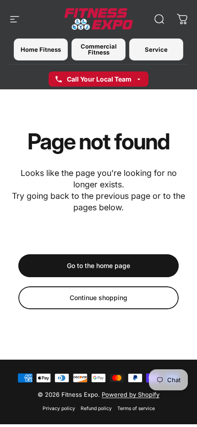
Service (156, 49)
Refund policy (96, 408)
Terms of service (136, 408)
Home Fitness (41, 49)
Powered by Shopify (130, 394)
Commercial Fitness (99, 49)
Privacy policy (59, 408)
